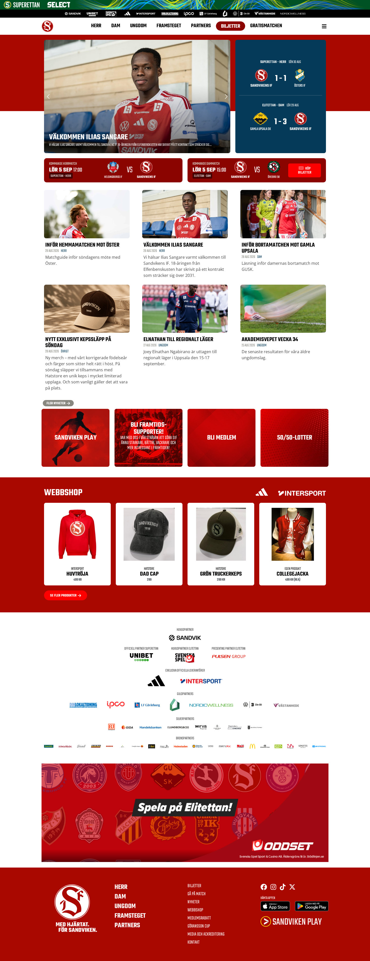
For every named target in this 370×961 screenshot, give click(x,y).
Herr (96, 26)
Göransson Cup (199, 926)
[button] (324, 26)
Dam (115, 26)
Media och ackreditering (206, 934)
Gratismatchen (266, 26)
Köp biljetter (304, 171)
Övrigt (64, 351)
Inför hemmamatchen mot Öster (82, 245)
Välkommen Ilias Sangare (88, 137)
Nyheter (193, 902)
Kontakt (194, 942)
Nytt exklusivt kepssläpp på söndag (78, 342)
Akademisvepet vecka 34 (270, 339)
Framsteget (169, 26)
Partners (201, 26)
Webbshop (195, 910)
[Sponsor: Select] (59, 6)
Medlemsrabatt (199, 918)
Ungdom (138, 26)
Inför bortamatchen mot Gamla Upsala (278, 248)
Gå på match (197, 894)
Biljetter (230, 26)
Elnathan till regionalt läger (178, 339)
